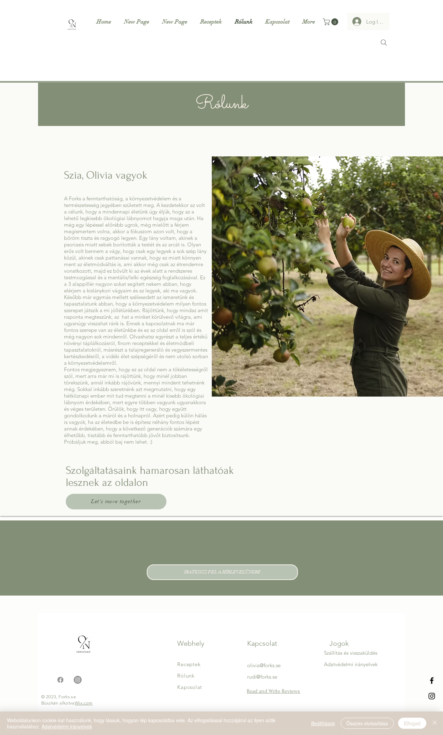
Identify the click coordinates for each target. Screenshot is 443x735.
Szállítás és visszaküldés (350, 653)
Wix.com (84, 703)
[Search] (384, 42)
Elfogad (412, 723)
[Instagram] (431, 696)
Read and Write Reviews (273, 691)
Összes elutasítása (367, 723)
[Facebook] (431, 680)
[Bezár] (435, 723)
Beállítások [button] (323, 723)
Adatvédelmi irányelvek (67, 726)
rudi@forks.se (262, 676)
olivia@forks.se (264, 665)
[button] (331, 21)
